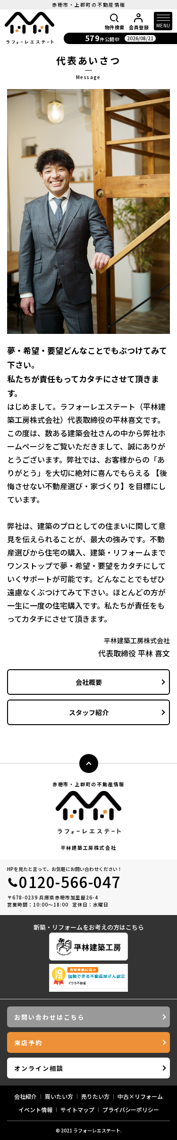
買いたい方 (59, 1096)
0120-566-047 (69, 881)
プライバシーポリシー (130, 1109)
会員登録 (139, 27)
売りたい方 (95, 1096)
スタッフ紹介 (89, 712)
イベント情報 (35, 1109)
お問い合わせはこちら (49, 1017)
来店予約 (28, 1042)
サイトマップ (77, 1109)
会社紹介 (25, 1096)
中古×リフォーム (140, 1096)
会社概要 (89, 682)
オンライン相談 (39, 1068)
